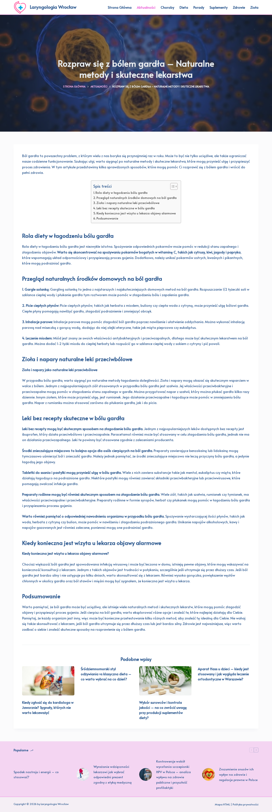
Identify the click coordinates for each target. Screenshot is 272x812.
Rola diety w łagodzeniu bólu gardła (121, 192)
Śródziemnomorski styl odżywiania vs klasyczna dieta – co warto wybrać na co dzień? (106, 673)
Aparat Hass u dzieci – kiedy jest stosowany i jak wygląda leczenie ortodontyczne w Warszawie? (223, 673)
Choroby (167, 7)
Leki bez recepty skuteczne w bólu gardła (125, 208)
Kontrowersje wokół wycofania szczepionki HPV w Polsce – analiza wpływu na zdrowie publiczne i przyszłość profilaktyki (173, 774)
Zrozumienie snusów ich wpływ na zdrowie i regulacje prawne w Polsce (238, 774)
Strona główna (120, 7)
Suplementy (219, 7)
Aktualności (146, 7)
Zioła (254, 7)
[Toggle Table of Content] (172, 186)
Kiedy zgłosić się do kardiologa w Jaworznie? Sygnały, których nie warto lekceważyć (48, 707)
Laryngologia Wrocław (53, 7)
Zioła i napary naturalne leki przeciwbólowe (127, 203)
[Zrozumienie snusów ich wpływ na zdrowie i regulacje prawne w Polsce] (208, 774)
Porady (198, 7)
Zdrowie (239, 7)
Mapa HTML (222, 804)
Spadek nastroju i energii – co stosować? (36, 774)
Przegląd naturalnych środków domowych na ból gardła (136, 198)
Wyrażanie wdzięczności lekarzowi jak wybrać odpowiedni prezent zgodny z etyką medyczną (113, 774)
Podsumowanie (107, 218)
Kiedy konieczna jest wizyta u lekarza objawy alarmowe (136, 213)
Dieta (184, 7)
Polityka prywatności (245, 804)
